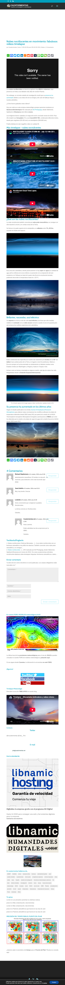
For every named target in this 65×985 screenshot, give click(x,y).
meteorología (10, 886)
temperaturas (33, 889)
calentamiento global (42, 874)
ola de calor (36, 886)
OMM (42, 886)
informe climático (15, 883)
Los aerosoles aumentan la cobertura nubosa (26, 900)
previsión (9, 889)
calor (50, 874)
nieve (26, 886)
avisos (19, 874)
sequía (19, 889)
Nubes (43, 47)
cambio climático (11, 877)
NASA (16, 886)
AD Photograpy (37, 109)
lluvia (35, 883)
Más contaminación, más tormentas (23, 903)
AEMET (9, 874)
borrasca (34, 874)
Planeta (47, 886)
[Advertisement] (32, 27)
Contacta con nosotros (15, 818)
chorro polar (28, 877)
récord (14, 889)
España (17, 880)
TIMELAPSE (23, 691)
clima (56, 877)
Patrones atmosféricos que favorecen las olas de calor (29, 909)
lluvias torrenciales (47, 883)
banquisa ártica (26, 874)
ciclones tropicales (48, 877)
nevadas (21, 886)
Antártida (14, 874)
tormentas (14, 892)
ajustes (45, 983)
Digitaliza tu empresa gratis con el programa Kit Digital (30, 809)
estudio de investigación (26, 880)
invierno (30, 883)
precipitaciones (53, 886)
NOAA (30, 886)
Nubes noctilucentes (14, 550)
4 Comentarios (50, 47)
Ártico (19, 892)
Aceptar (54, 982)
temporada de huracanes (43, 889)
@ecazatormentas (12, 735)
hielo (8, 883)
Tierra (8, 892)
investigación (24, 883)
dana (13, 880)
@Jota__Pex (22, 735)
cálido (8, 880)
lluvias (39, 883)
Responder (52, 476)
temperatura (25, 889)
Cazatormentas (13, 47)
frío (53, 880)
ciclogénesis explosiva (37, 877)
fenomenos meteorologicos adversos (42, 880)
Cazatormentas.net (29, 519)
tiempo (52, 889)
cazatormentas (20, 877)
